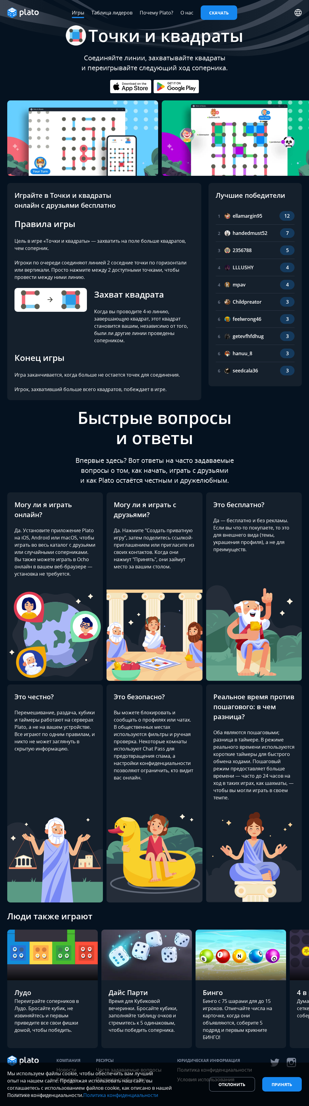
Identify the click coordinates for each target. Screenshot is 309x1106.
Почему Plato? (156, 12)
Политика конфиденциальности (120, 1095)
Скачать (219, 13)
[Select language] (298, 12)
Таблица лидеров (111, 12)
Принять (282, 1084)
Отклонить (231, 1084)
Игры (78, 12)
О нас (186, 12)
